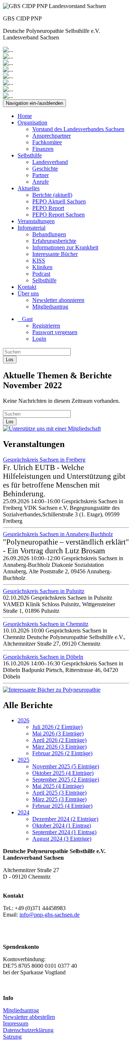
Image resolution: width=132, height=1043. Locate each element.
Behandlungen (49, 234)
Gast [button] (25, 319)
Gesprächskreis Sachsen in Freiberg (44, 459)
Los (10, 359)
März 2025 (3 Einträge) (59, 799)
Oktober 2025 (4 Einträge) (63, 773)
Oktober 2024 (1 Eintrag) (61, 825)
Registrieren (46, 325)
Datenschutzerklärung (28, 1030)
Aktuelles (29, 188)
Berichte (52, 195)
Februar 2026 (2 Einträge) (62, 753)
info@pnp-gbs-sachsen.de (49, 915)
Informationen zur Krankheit (65, 247)
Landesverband (50, 162)
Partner (40, 175)
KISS (38, 260)
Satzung (12, 1037)
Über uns (28, 293)
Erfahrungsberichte (54, 241)
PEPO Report (48, 208)
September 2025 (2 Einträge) (65, 779)
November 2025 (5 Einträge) (65, 766)
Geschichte (45, 168)
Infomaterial (31, 228)
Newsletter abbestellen (29, 1017)
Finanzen (43, 149)
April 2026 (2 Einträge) (59, 740)
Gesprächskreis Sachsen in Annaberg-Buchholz (58, 534)
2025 (23, 760)
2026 (23, 720)
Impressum (15, 1023)
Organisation (32, 122)
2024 (23, 812)
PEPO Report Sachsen (58, 214)
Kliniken (42, 267)
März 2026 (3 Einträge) (59, 747)
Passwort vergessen (54, 332)
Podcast (41, 274)
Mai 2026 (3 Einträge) (58, 733)
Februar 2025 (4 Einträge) (62, 806)
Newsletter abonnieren (58, 300)
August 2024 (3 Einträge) (61, 839)
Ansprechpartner (51, 136)
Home (25, 116)
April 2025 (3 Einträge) (59, 793)
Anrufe (40, 182)
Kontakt (27, 287)
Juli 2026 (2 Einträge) (57, 727)
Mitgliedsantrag (50, 306)
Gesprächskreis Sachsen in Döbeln (43, 657)
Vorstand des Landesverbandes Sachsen (78, 129)
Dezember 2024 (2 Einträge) (65, 819)
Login (39, 339)
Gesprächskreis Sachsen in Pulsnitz (43, 591)
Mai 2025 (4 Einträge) (58, 786)
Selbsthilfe (30, 155)
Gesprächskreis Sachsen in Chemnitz (45, 624)
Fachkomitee (47, 142)
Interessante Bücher (55, 254)
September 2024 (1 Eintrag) (64, 832)
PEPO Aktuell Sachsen (59, 201)
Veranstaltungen (36, 221)
